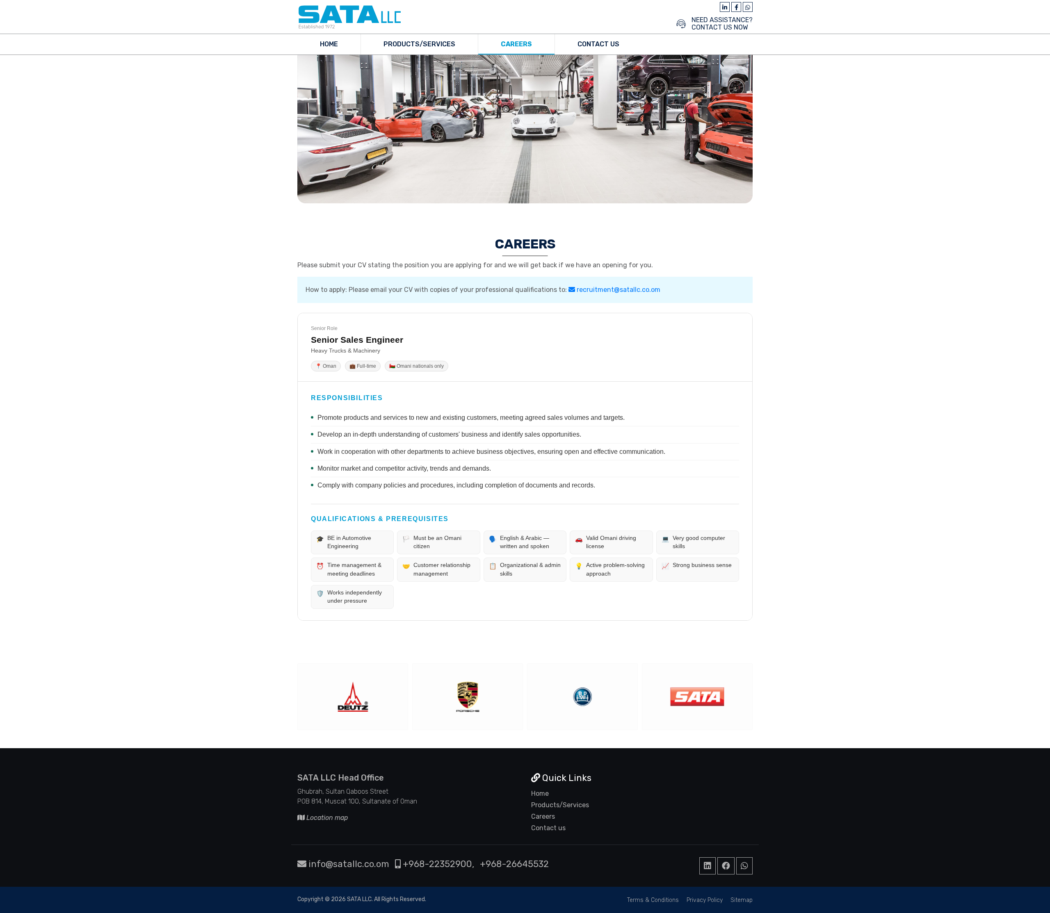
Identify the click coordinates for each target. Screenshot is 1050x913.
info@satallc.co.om (347, 864)
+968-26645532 (514, 864)
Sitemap (741, 900)
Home (329, 44)
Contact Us (598, 44)
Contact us (548, 828)
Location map (326, 818)
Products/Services (419, 44)
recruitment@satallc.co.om (617, 290)
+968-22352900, (437, 864)
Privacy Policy (705, 900)
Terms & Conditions (653, 900)
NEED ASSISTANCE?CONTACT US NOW (722, 23)
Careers (516, 44)
